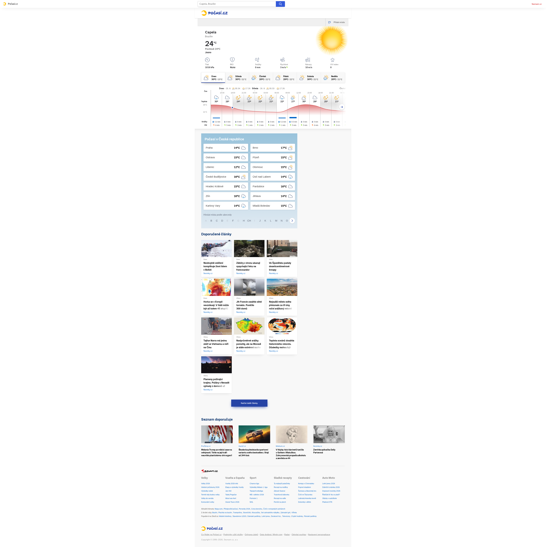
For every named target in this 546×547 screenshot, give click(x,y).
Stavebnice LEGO (239, 516)
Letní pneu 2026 (328, 484)
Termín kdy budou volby (210, 495)
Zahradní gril (285, 513)
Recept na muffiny (281, 487)
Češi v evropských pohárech (274, 509)
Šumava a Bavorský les (307, 491)
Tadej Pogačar (231, 495)
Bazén (214, 513)
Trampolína (237, 513)
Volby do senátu (207, 498)
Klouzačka (256, 513)
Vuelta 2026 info (231, 484)
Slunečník (247, 513)
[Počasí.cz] (214, 13)
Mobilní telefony (225, 516)
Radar (287, 534)
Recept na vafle (280, 498)
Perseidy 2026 (244, 509)
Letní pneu (266, 516)
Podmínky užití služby (233, 534)
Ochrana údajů (251, 534)
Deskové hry (276, 516)
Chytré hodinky (297, 516)
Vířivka (294, 513)
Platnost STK (327, 502)
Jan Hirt (228, 491)
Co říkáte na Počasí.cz (211, 534)
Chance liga (254, 484)
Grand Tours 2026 (232, 502)
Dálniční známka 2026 (331, 487)
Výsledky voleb (207, 491)
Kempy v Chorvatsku (306, 484)
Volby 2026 (205, 484)
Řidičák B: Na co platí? (331, 495)
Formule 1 (254, 498)
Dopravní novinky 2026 (331, 491)
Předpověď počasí (231, 509)
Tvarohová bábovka (281, 495)
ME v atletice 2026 (257, 495)
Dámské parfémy (253, 516)
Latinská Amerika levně (307, 498)
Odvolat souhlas (299, 534)
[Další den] (342, 107)
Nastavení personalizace (319, 534)
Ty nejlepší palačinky (282, 484)
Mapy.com (219, 509)
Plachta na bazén (225, 513)
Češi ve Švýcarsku (305, 495)
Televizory (286, 516)
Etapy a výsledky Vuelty (234, 487)
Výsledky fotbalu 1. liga (258, 487)
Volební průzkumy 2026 (210, 487)
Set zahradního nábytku (270, 513)
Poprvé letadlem (304, 487)
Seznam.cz (537, 4)
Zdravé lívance (279, 491)
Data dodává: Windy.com (271, 534)
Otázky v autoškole (329, 498)
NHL (251, 502)
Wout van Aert (230, 498)
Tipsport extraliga (256, 491)
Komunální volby (207, 502)
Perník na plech (280, 502)
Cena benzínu (256, 509)
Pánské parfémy (310, 516)
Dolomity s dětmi (304, 502)
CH (249, 220)
